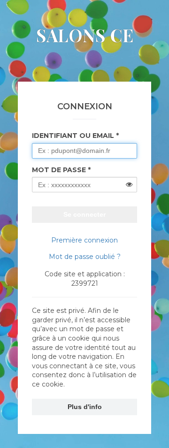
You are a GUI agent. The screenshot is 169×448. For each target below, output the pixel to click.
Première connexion (84, 240)
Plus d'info (85, 406)
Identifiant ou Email (73, 135)
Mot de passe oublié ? (85, 256)
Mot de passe (59, 170)
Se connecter (84, 214)
